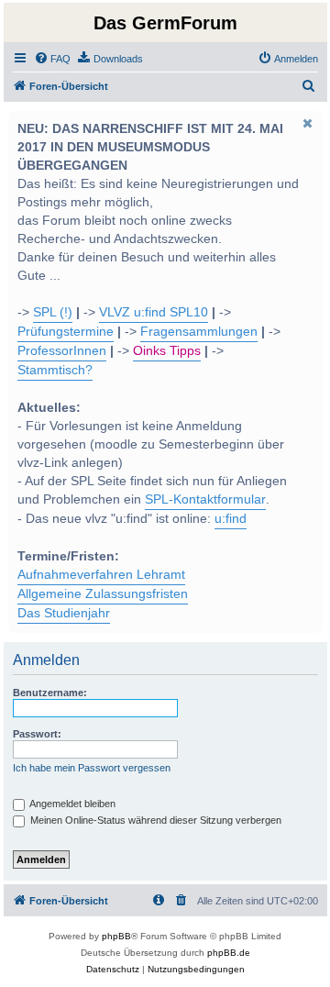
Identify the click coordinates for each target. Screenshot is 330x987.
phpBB (116, 936)
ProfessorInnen (61, 351)
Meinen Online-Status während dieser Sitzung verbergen (154, 820)
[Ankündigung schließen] (307, 122)
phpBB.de (228, 953)
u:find (230, 519)
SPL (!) (52, 312)
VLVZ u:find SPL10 (153, 312)
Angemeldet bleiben (72, 803)
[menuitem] (52, 59)
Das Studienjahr (63, 613)
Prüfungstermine (65, 331)
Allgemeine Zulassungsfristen (102, 594)
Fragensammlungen (199, 331)
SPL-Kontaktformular (205, 499)
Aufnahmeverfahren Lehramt (101, 575)
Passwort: (37, 733)
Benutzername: (50, 692)
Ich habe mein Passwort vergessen (91, 767)
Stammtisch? (55, 370)
